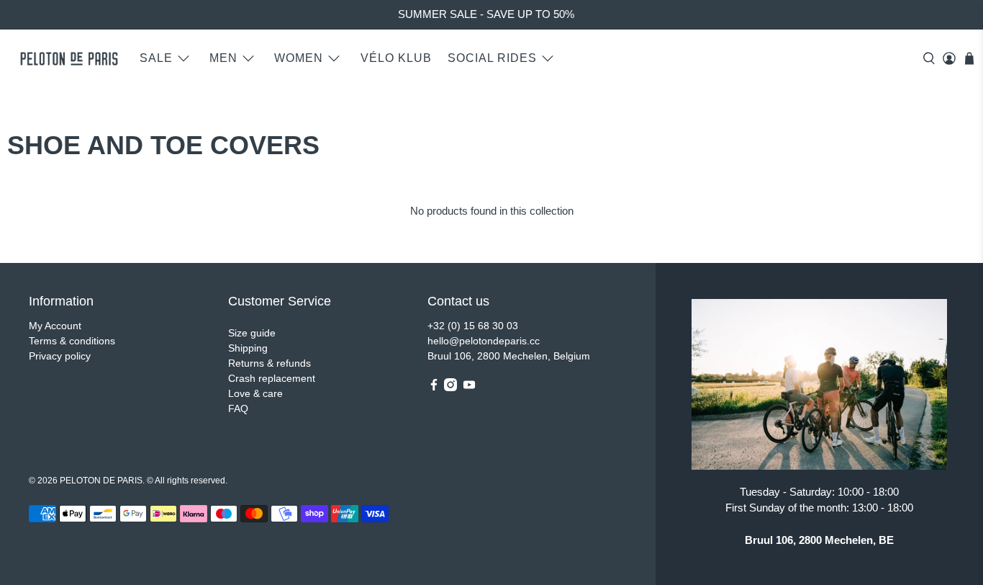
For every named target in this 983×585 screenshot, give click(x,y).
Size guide (252, 333)
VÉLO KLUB (396, 58)
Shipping (248, 348)
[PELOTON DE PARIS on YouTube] (469, 387)
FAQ (238, 408)
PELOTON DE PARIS (101, 480)
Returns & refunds (269, 363)
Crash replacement (271, 378)
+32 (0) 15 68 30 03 (472, 325)
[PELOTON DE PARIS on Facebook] (433, 387)
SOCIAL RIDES (492, 58)
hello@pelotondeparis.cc (483, 341)
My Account (55, 325)
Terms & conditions (72, 341)
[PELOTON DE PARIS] (69, 58)
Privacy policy (60, 356)
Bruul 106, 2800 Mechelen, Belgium (508, 356)
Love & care (255, 393)
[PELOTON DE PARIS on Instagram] (450, 387)
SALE (156, 58)
